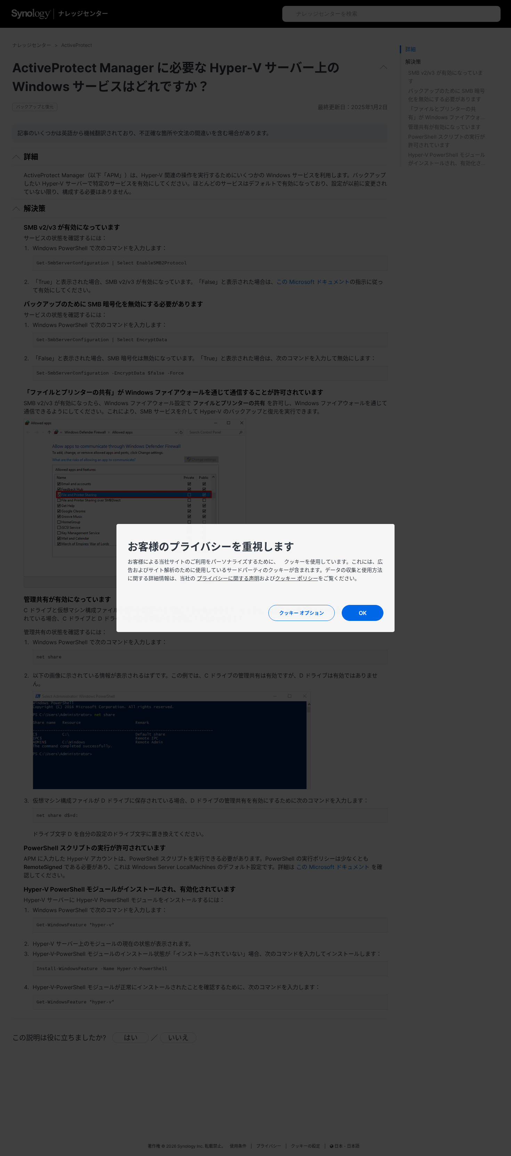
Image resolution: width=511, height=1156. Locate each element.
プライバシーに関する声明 (228, 578)
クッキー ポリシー (296, 578)
